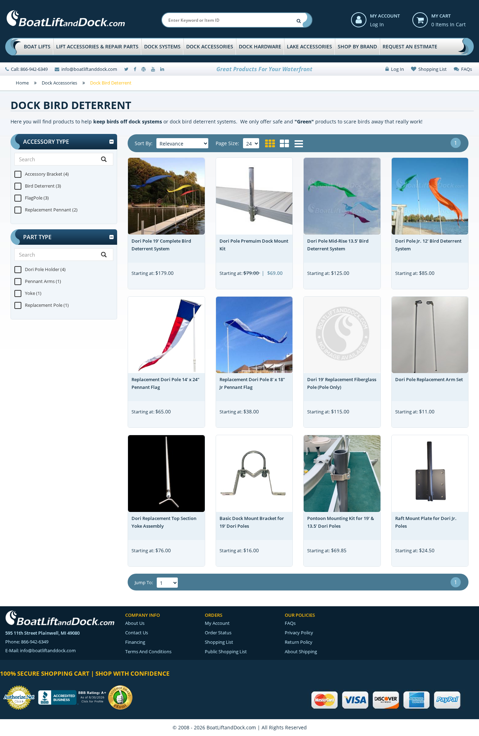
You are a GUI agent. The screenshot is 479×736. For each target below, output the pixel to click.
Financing (135, 642)
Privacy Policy (299, 632)
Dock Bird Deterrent (110, 83)
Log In (377, 24)
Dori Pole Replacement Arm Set (429, 379)
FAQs (465, 69)
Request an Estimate (410, 46)
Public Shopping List (226, 651)
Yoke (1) (33, 293)
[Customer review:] (120, 697)
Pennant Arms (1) (43, 281)
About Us (134, 623)
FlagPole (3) (37, 198)
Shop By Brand (357, 46)
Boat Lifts (37, 46)
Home (22, 83)
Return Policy (298, 642)
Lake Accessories (309, 46)
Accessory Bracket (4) (47, 174)
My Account (385, 16)
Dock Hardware (260, 46)
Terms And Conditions (148, 651)
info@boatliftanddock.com (89, 69)
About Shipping (301, 651)
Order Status (218, 632)
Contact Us (136, 632)
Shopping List (431, 69)
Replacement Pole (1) (47, 305)
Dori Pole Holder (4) (45, 269)
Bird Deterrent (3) (43, 186)
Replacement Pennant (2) (51, 210)
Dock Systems (162, 46)
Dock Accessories (209, 46)
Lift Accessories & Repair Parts (97, 46)
